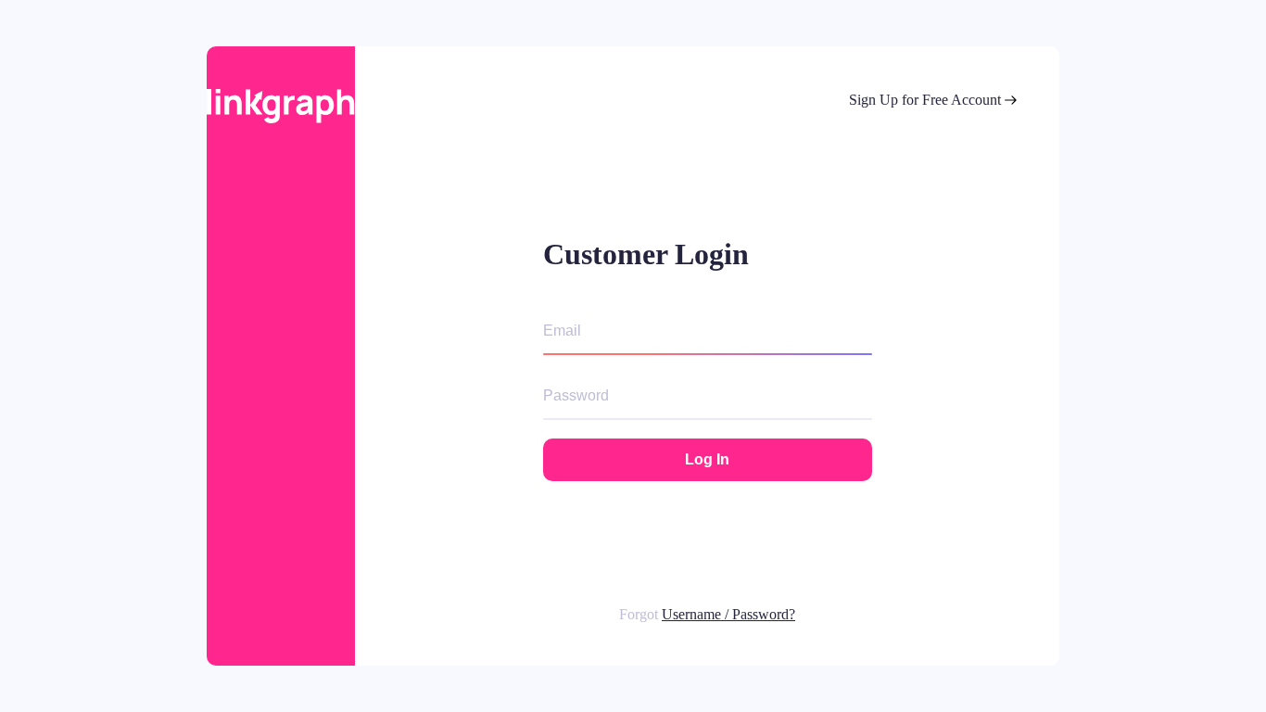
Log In (707, 459)
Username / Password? (728, 614)
